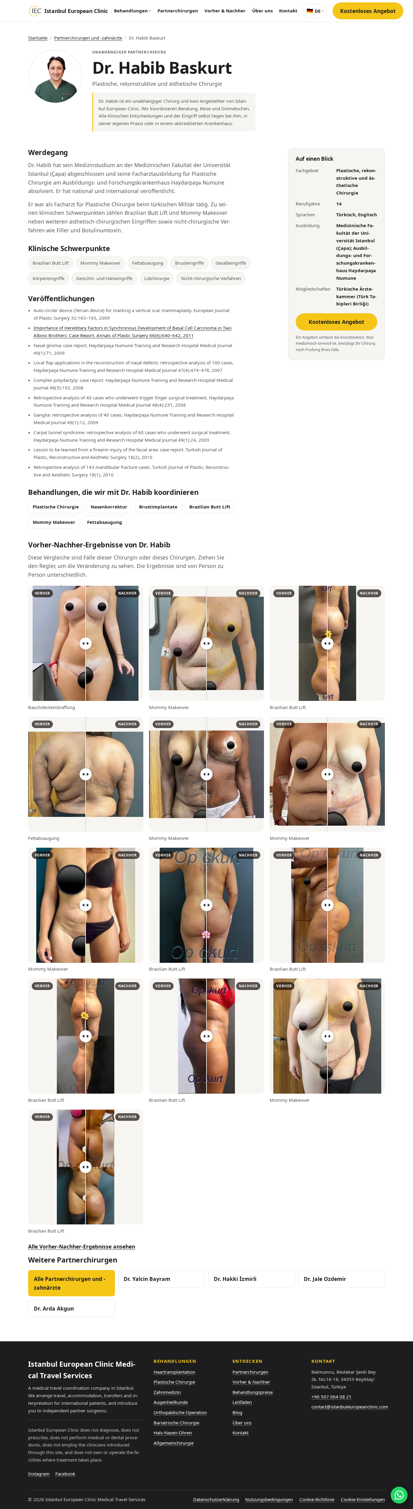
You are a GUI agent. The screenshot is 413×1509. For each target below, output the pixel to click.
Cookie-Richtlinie (316, 1499)
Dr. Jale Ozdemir (325, 1278)
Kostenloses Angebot (368, 11)
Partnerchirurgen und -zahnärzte (88, 38)
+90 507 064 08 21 (331, 1397)
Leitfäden (242, 1402)
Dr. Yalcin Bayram (147, 1278)
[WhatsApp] (399, 1495)
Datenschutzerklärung (216, 1499)
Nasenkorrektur (109, 507)
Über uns (262, 11)
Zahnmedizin (167, 1392)
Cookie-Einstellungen (363, 1499)
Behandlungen (132, 11)
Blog (237, 1412)
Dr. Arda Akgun (54, 1308)
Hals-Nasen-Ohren (173, 1433)
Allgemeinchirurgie (173, 1443)
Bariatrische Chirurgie (176, 1423)
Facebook (65, 1474)
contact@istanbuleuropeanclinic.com (349, 1407)
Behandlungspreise (253, 1392)
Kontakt (288, 11)
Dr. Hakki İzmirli (235, 1278)
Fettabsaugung (104, 522)
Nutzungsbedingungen (269, 1499)
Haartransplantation (174, 1372)
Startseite (37, 38)
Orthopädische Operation (180, 1412)
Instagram (39, 1474)
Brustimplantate (158, 507)
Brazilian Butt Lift (209, 507)
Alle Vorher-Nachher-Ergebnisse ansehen (81, 1246)
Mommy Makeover (54, 522)
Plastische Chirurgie (56, 507)
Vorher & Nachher (225, 11)
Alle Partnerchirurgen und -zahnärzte (70, 1283)
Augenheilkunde (171, 1402)
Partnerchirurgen (178, 11)
